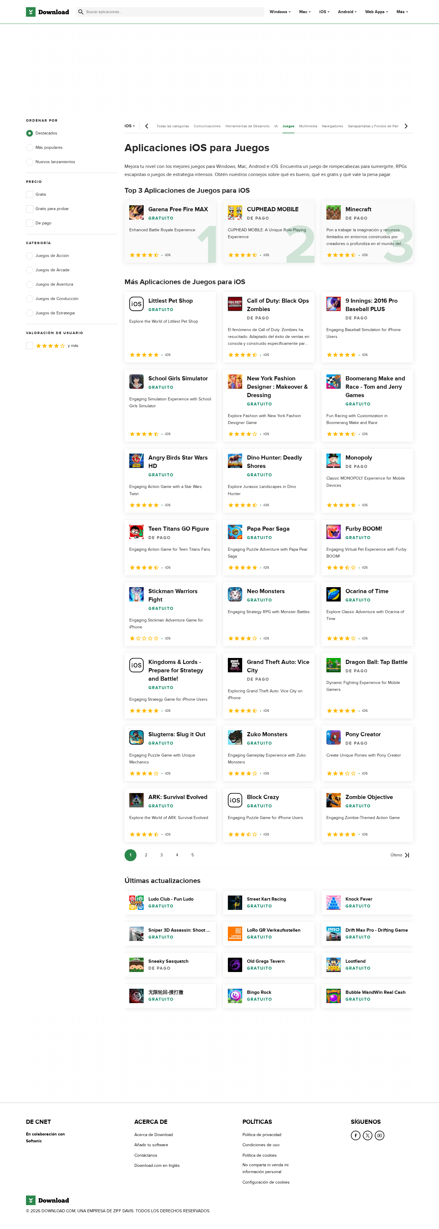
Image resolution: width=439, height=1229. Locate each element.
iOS (322, 12)
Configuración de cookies (266, 1182)
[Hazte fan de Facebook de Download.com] (355, 1135)
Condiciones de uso (261, 1145)
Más (401, 11)
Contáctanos (145, 1155)
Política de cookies (259, 1155)
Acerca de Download (153, 1134)
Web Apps (375, 12)
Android (345, 12)
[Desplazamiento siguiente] (406, 126)
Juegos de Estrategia (55, 313)
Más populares (49, 147)
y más (73, 345)
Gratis (41, 194)
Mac (303, 12)
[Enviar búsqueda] (81, 12)
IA (276, 126)
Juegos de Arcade (53, 270)
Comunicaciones (207, 126)
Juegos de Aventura (54, 284)
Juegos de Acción (52, 255)
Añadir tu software (151, 1145)
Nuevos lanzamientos (55, 161)
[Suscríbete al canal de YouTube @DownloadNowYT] (379, 1135)
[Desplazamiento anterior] (147, 126)
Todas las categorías (172, 126)
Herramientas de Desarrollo (247, 126)
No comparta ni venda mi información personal (265, 1168)
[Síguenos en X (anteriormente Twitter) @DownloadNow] (367, 1135)
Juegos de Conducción (57, 298)
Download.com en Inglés (157, 1165)
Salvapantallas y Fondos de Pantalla (376, 126)
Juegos (288, 126)
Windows (278, 12)
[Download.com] (47, 12)
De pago (43, 223)
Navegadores (332, 126)
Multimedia (308, 126)
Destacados (46, 133)
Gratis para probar (52, 208)
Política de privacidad (261, 1134)
